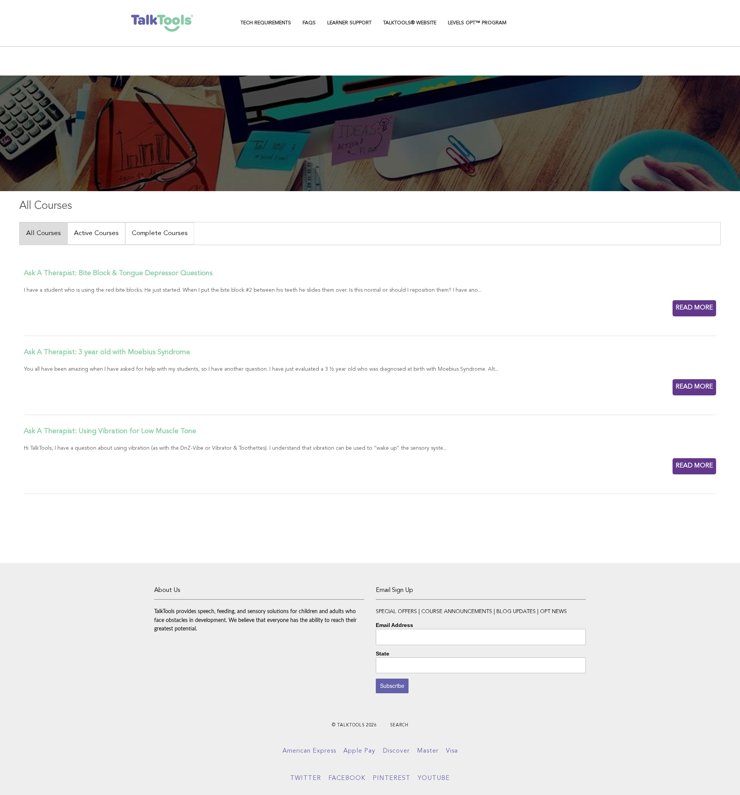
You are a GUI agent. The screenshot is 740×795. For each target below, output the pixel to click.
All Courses (43, 233)
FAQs (309, 22)
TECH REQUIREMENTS (265, 22)
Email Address (394, 625)
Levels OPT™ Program (477, 22)
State (382, 653)
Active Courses (96, 233)
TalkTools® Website (409, 22)
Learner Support (349, 22)
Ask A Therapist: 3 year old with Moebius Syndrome (107, 352)
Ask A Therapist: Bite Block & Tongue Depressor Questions (118, 273)
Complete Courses (160, 233)
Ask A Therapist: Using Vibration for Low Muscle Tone (110, 431)
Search (399, 725)
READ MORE (694, 308)
